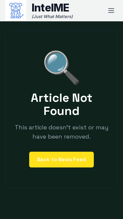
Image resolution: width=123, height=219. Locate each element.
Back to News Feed (61, 159)
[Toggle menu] (111, 10)
